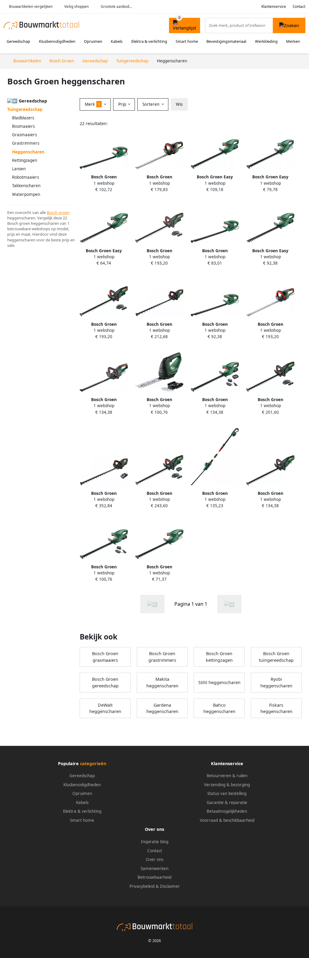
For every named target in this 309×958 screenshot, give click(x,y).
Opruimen (93, 41)
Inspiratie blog (154, 841)
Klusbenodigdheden (57, 41)
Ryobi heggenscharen (276, 682)
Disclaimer (170, 886)
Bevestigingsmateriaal (226, 41)
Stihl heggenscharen (219, 682)
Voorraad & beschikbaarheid (227, 820)
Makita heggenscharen (162, 682)
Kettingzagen (24, 160)
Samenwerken (154, 868)
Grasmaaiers (24, 134)
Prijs (122, 104)
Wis (179, 104)
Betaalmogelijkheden (227, 811)
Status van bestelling (227, 793)
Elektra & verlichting (149, 41)
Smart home (187, 41)
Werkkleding (266, 41)
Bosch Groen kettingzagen (219, 657)
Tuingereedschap (25, 109)
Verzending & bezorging (227, 784)
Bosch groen (58, 212)
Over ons (154, 859)
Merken (293, 41)
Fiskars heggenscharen (276, 708)
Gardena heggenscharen (162, 708)
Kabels (117, 41)
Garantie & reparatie (227, 802)
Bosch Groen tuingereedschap (276, 657)
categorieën (93, 763)
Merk (92, 104)
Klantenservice (273, 6)
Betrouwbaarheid (154, 877)
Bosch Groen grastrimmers (162, 657)
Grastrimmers (25, 143)
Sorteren (151, 104)
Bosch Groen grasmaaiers (105, 657)
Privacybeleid (141, 886)
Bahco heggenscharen (219, 708)
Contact (299, 6)
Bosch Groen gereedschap (105, 682)
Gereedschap (18, 41)
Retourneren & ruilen (227, 775)
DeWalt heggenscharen (105, 708)
